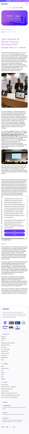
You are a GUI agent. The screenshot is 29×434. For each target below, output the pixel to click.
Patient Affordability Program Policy (10, 395)
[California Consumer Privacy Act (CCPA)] (11, 322)
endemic (21, 67)
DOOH (3, 372)
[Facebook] (14, 427)
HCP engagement (12, 140)
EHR (2, 341)
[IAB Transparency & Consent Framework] (5, 327)
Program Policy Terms (7, 389)
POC (2, 370)
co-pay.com (4, 355)
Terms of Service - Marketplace (9, 397)
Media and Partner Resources (9, 393)
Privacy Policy (4, 384)
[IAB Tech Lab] (11, 327)
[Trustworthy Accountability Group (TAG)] (24, 323)
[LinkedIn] (7, 427)
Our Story (3, 347)
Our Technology (5, 349)
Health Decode (5, 353)
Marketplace (4, 357)
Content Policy (5, 391)
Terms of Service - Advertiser (8, 387)
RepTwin (3, 379)
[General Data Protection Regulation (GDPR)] (17, 322)
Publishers (4, 338)
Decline (14, 234)
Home (3, 29)
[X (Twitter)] (11, 427)
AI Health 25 (4, 351)
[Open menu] (26, 3)
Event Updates (9, 29)
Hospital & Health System (8, 343)
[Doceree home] (4, 4)
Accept (14, 231)
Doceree (15, 47)
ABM (2, 366)
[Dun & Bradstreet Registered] (17, 327)
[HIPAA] (5, 323)
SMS (2, 377)
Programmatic (5, 368)
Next (2, 359)
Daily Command (5, 345)
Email (2, 374)
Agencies (3, 336)
